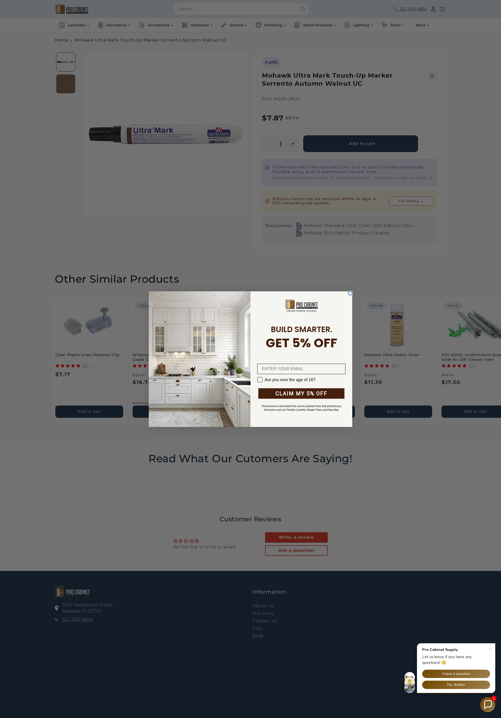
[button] (487, 704)
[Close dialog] (350, 293)
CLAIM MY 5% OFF (301, 393)
